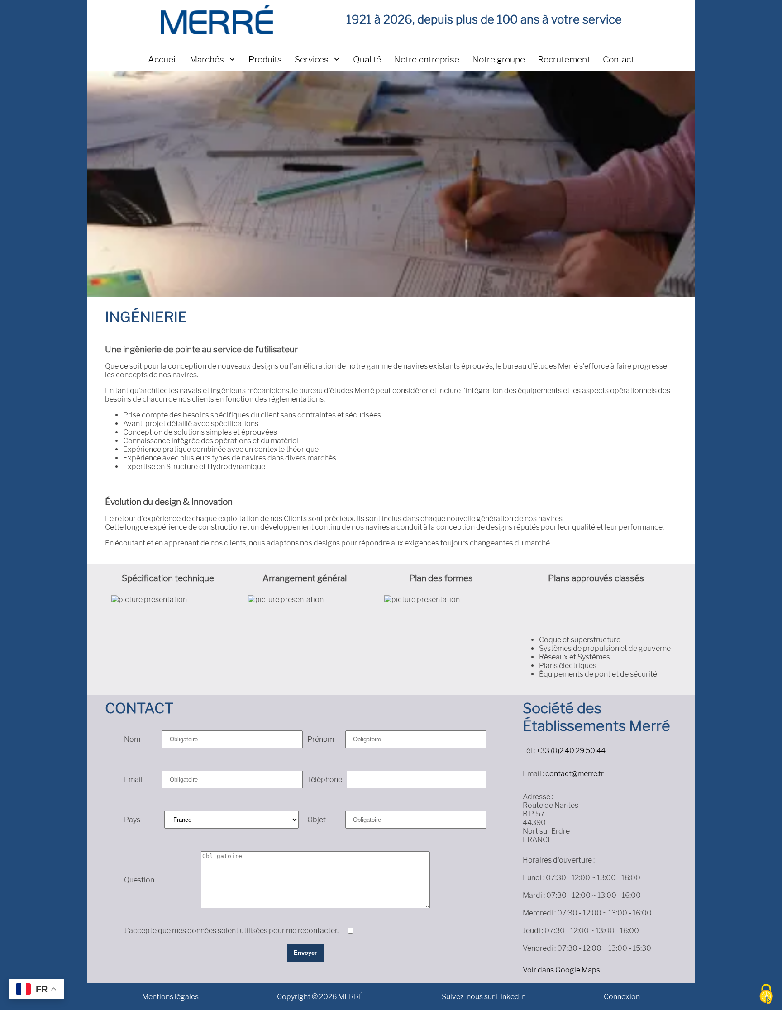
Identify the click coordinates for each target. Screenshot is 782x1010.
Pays (132, 820)
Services (312, 59)
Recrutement (564, 59)
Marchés (207, 59)
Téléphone (324, 779)
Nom (132, 739)
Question (139, 880)
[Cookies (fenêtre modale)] (766, 994)
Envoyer (305, 952)
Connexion (622, 996)
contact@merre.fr (574, 773)
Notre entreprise (426, 59)
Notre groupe (498, 59)
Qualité (367, 59)
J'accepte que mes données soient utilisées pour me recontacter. (231, 930)
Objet (316, 820)
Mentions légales (170, 996)
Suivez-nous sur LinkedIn (483, 996)
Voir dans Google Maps (561, 970)
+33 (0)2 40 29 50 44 (571, 750)
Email (133, 779)
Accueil (162, 59)
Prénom (320, 739)
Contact (618, 59)
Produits (265, 59)
